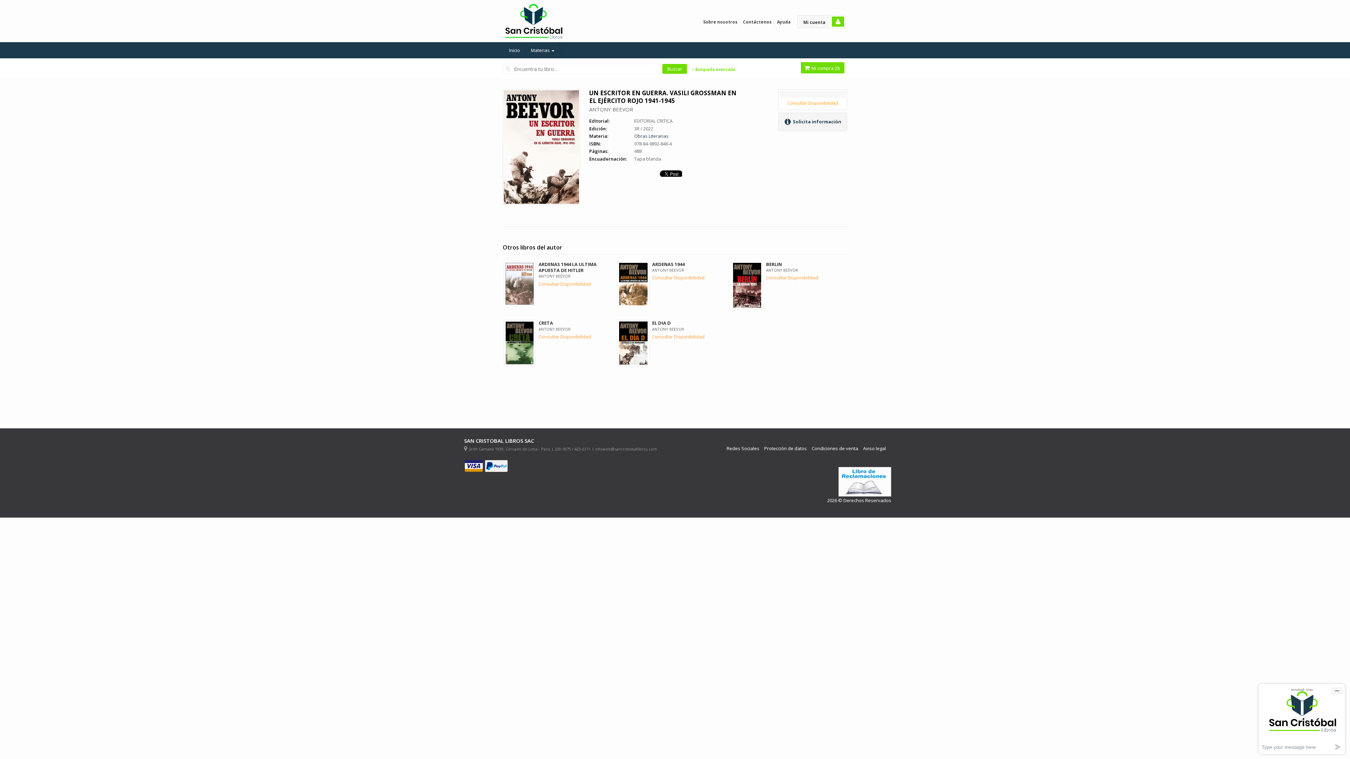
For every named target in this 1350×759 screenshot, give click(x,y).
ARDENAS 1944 (668, 264)
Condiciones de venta (835, 448)
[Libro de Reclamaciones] (864, 482)
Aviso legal (874, 448)
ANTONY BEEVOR (611, 109)
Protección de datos (785, 448)
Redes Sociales (743, 448)
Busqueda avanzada (714, 69)
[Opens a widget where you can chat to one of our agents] (1302, 719)
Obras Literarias (651, 136)
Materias (541, 50)
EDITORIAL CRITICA (653, 121)
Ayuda (784, 22)
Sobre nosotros (720, 22)
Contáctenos (757, 22)
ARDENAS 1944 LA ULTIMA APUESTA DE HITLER (568, 267)
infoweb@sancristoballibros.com (626, 449)
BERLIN (774, 264)
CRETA (546, 323)
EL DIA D (661, 323)
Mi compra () (825, 68)
